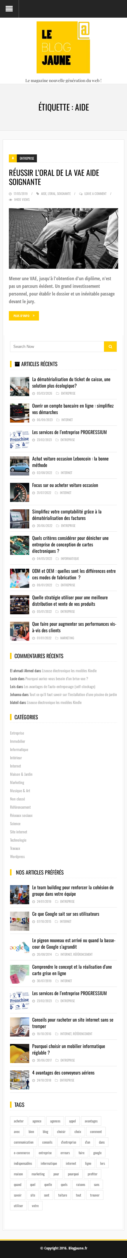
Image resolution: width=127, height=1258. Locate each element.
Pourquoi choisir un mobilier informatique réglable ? (68, 1049)
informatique (49, 1163)
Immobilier (17, 741)
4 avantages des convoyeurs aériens (63, 1072)
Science (15, 823)
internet (71, 1163)
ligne (88, 1163)
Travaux (15, 848)
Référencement (20, 807)
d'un (87, 1141)
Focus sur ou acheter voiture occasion (65, 484)
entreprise (45, 1152)
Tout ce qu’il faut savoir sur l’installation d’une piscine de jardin (73, 694)
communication (23, 1141)
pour (56, 1173)
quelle (48, 1184)
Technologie (18, 840)
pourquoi (73, 1173)
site (32, 1194)
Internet (67, 419)
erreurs (65, 1152)
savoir (18, 1194)
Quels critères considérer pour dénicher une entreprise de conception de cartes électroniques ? (70, 544)
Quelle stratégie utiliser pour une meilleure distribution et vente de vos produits (70, 600)
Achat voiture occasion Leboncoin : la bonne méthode (70, 461)
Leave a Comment (95, 193)
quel (32, 1184)
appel (72, 1120)
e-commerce (22, 1152)
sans (96, 1184)
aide (43, 193)
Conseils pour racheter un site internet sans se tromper (72, 1023)
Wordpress (17, 856)
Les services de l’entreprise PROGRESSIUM (69, 432)
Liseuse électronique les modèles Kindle (69, 670)
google (97, 1152)
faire (81, 1152)
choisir (61, 1131)
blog (45, 1131)
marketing (38, 1173)
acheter (19, 1120)
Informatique (70, 558)
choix (77, 1131)
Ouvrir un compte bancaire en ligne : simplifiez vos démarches (73, 409)
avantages (91, 1120)
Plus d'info (22, 315)
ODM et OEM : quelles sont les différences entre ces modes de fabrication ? (74, 574)
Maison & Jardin (21, 774)
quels (64, 1184)
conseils (47, 1141)
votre (35, 1205)
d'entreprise (68, 1141)
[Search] (110, 346)
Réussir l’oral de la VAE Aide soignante (54, 177)
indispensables (23, 1163)
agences (55, 1120)
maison (18, 1173)
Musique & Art (20, 790)
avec (17, 1131)
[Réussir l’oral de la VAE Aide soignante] (63, 238)
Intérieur (16, 757)
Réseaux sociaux (21, 815)
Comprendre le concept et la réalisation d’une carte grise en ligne (72, 970)
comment (96, 1131)
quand (17, 1184)
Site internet (18, 832)
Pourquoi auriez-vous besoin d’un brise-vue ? (56, 678)
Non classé (17, 799)
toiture (62, 1194)
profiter (92, 1173)
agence (36, 1120)
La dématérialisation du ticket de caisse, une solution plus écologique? (71, 382)
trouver (95, 1194)
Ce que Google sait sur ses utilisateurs (65, 913)
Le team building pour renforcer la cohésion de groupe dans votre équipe (73, 890)
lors (102, 1163)
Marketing (67, 637)
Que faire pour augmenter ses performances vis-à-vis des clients (74, 627)
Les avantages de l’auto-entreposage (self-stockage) (59, 686)
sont (46, 1194)
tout (78, 1194)
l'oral (52, 193)
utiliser (18, 1205)
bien (31, 1131)
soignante (64, 193)
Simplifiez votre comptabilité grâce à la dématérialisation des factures (67, 514)
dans (102, 1141)
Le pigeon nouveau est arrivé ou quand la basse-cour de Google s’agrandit (73, 943)
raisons (80, 1184)
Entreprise (27, 158)
